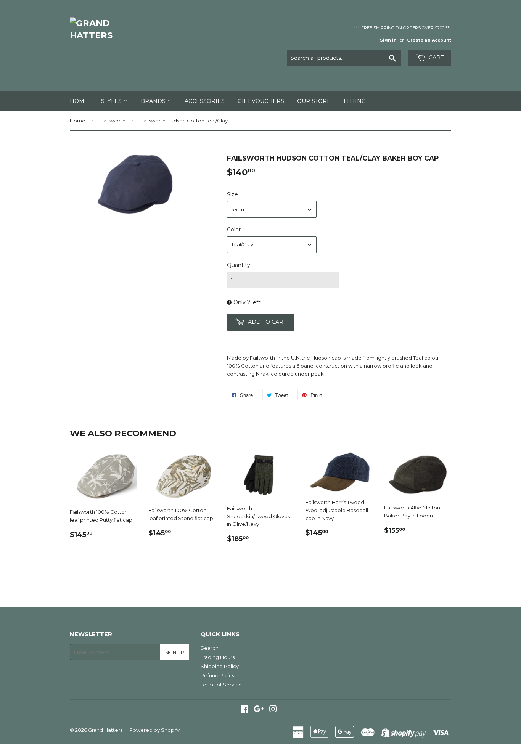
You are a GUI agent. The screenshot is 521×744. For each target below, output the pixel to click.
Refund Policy (218, 675)
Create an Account (429, 40)
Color (234, 229)
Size (232, 194)
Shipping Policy (220, 666)
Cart (435, 57)
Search (210, 648)
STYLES (112, 101)
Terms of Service (221, 684)
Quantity (238, 265)
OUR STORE (314, 101)
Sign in (388, 40)
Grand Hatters (105, 730)
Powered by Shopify (154, 730)
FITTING (355, 101)
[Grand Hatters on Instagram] (273, 710)
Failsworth (112, 120)
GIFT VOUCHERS (261, 101)
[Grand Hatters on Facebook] (245, 710)
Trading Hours (218, 657)
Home (79, 101)
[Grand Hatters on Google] (259, 710)
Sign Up (174, 652)
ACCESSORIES (205, 101)
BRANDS (154, 101)
